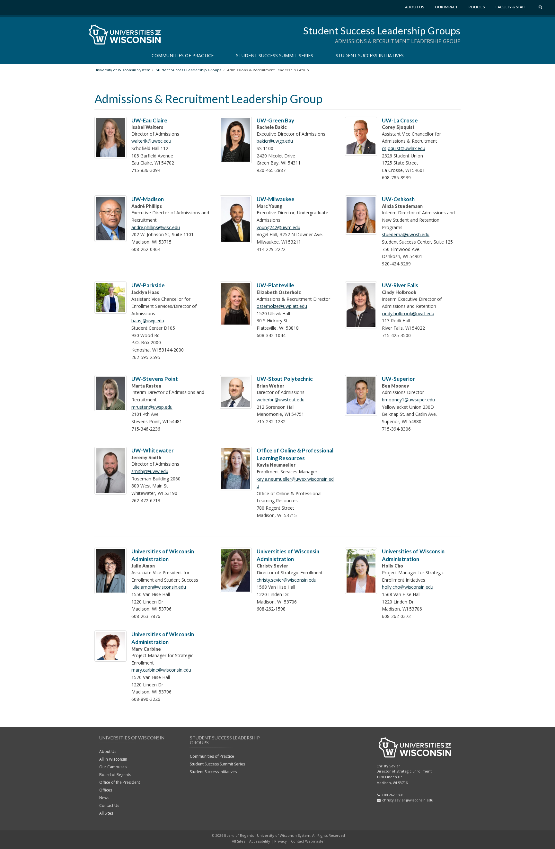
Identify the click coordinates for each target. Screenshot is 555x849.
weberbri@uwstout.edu (280, 400)
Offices (105, 790)
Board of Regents (115, 774)
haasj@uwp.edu (147, 320)
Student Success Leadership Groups (382, 30)
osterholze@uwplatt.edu (282, 306)
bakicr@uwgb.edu (275, 141)
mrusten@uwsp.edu (151, 407)
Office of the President (119, 782)
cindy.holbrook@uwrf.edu (408, 313)
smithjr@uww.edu (149, 471)
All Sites (106, 813)
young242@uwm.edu (278, 227)
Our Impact (446, 6)
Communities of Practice (183, 55)
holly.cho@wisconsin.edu (407, 587)
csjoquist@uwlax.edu (403, 148)
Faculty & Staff (511, 6)
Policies (477, 6)
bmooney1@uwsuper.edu (408, 400)
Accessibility (259, 841)
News (104, 797)
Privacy (280, 841)
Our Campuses (113, 767)
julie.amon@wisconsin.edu (158, 587)
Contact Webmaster (308, 841)
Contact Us (109, 805)
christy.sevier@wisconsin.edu (286, 580)
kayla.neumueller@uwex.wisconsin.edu (295, 482)
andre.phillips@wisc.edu (155, 227)
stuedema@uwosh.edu (405, 234)
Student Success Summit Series (274, 55)
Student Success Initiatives (370, 55)
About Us (414, 6)
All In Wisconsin (113, 759)
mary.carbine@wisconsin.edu (161, 670)
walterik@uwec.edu (151, 141)
